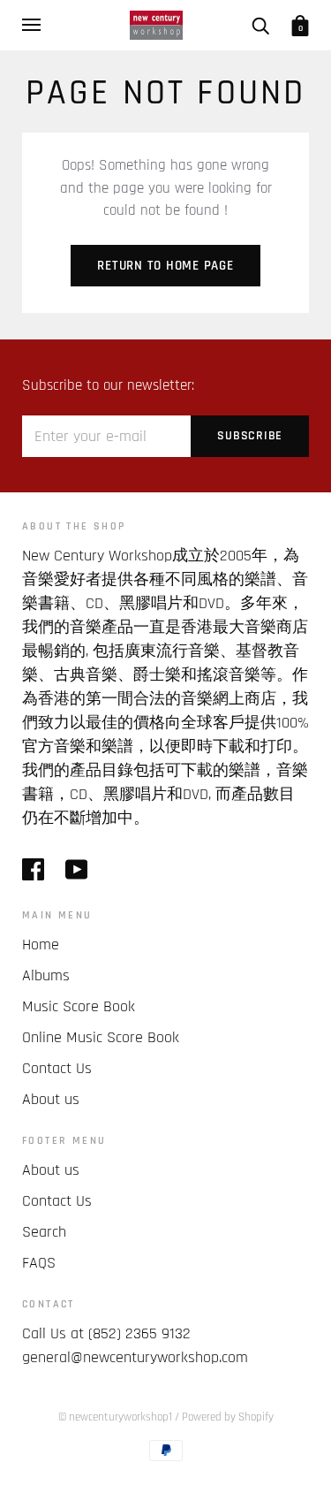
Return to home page (165, 265)
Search (44, 1232)
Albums (46, 975)
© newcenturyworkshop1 (115, 1417)
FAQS (39, 1263)
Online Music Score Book (100, 1037)
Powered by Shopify (228, 1417)
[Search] (260, 25)
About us (50, 1099)
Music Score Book (78, 1006)
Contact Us (57, 1068)
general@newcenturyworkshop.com (135, 1357)
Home (40, 944)
